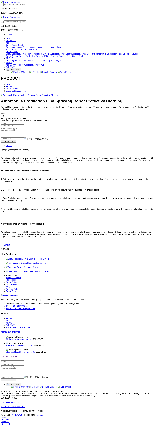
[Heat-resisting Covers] (16, 263)
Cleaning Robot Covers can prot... (20, 352)
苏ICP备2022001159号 (11, 402)
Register (15, 34)
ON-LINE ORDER (9, 357)
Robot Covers (12, 89)
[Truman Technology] (78, 2)
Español (53, 72)
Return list (5, 245)
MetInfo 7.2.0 (18, 415)
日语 (37, 72)
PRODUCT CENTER (10, 332)
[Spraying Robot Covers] (17, 259)
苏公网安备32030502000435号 (13, 407)
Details (9, 146)
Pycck (68, 72)
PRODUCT (11, 86)
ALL (7, 43)
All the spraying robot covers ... (19, 339)
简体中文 (25, 72)
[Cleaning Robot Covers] (17, 271)
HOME (9, 38)
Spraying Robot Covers (16, 91)
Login (8, 34)
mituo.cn (39, 415)
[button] (36, 138)
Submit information (8, 141)
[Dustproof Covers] (15, 267)
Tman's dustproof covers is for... (19, 346)
